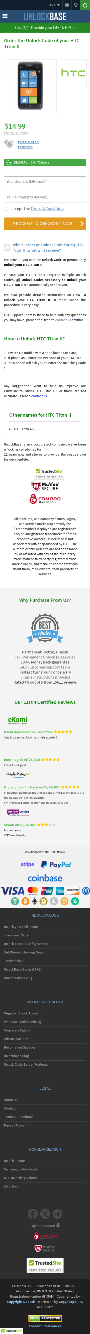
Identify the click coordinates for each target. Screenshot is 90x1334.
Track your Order (17, 935)
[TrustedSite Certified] (49, 473)
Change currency (16, 132)
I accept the (37, 208)
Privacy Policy (14, 1125)
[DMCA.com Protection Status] (45, 1319)
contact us (63, 320)
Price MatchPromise (28, 144)
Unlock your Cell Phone (21, 926)
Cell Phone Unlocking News (24, 952)
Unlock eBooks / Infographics (26, 943)
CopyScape (67, 1301)
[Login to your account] (85, 5)
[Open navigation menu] (5, 17)
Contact (10, 1108)
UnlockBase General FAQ (22, 969)
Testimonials (13, 961)
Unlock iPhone (14, 1160)
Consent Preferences (45, 1326)
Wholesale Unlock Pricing (22, 1021)
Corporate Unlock (17, 1030)
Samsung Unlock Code (20, 1169)
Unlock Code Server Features (26, 1064)
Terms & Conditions (47, 208)
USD (52, 5)
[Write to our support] (67, 5)
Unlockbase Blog (16, 1056)
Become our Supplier (20, 1047)
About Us (11, 1099)
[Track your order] (76, 5)
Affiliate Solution (16, 1039)
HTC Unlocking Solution (21, 1177)
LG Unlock (11, 1186)
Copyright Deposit (21, 1301)
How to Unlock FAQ (18, 978)
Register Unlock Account (22, 1013)
